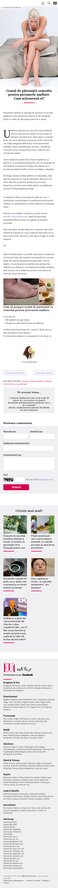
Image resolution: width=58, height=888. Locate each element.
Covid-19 (42, 810)
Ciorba (21, 777)
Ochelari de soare (21, 737)
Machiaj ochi (41, 721)
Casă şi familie (11, 790)
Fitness (12, 763)
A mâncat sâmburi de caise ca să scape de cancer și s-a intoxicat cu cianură (29, 399)
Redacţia (45, 880)
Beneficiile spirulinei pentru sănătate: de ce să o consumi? (29, 404)
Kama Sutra (22, 688)
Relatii (37, 685)
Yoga (39, 763)
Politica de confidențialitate (13, 880)
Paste (14, 777)
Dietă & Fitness (11, 760)
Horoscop (8, 819)
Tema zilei (35, 808)
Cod (5, 474)
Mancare (7, 777)
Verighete (7, 737)
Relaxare (32, 763)
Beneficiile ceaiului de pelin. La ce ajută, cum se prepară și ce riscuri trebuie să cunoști (15, 583)
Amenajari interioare (29, 794)
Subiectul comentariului (16, 443)
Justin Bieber (42, 704)
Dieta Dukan (21, 763)
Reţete (6, 774)
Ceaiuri (14, 747)
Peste (27, 777)
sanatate (25, 381)
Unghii (16, 718)
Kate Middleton (25, 699)
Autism (46, 798)
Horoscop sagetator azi (13, 853)
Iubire (49, 685)
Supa (48, 777)
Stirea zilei (25, 808)
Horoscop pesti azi (11, 858)
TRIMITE (16, 487)
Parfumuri (24, 718)
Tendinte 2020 (36, 737)
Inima (20, 747)
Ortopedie (8, 754)
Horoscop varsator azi (13, 856)
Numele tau (9, 431)
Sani (48, 718)
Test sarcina (48, 749)
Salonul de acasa (28, 723)
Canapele (7, 796)
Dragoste (7, 685)
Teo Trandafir (15, 702)
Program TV (23, 707)
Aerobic (6, 765)
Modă (6, 729)
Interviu (16, 808)
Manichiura (8, 721)
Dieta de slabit (42, 765)
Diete (5, 763)
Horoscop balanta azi (12, 863)
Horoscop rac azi (10, 839)
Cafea (43, 777)
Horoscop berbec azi (12, 865)
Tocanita (16, 780)
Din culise (7, 808)
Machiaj (41, 718)
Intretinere (46, 763)
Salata (37, 777)
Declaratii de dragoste (13, 690)
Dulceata (7, 780)
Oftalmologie (20, 751)
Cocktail (24, 780)
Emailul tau (36, 431)
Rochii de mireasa (32, 732)
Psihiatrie (17, 754)
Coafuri (33, 718)
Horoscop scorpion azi (13, 851)
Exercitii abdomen (19, 765)
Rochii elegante (22, 735)
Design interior (30, 796)
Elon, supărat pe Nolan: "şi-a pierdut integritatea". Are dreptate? (41, 583)
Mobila (42, 794)
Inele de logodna (37, 735)
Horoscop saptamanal (13, 868)
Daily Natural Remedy (16, 216)
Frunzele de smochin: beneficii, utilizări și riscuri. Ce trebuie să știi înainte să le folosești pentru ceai (14, 541)
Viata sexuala (27, 685)
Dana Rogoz (40, 702)
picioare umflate (36, 381)
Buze (25, 721)
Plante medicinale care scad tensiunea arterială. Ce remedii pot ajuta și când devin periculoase (42, 541)
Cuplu (43, 685)
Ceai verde (37, 751)
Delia (23, 704)
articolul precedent (14, 372)
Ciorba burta (9, 784)
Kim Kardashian (40, 699)
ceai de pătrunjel (20, 384)
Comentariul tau (12, 454)
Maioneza (14, 782)
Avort (29, 751)
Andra (17, 704)
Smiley (10, 704)
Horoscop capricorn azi (13, 848)
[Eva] (8, 3)
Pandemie (7, 813)
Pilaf (22, 782)
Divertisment (10, 696)
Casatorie (7, 688)
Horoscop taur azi (11, 846)
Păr (4, 718)
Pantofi (11, 735)
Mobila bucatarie (11, 794)
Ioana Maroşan (30, 362)
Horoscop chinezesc (12, 831)
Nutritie (31, 765)
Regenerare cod (45, 479)
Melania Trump (10, 707)
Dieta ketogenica (26, 768)
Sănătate (8, 743)
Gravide (23, 798)
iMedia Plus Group (28, 876)
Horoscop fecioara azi (13, 844)
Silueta (15, 768)
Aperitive (44, 780)
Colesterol (20, 749)
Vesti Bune (32, 810)
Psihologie (28, 747)
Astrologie (7, 834)
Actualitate (9, 804)
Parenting (42, 796)
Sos (31, 777)
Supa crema (33, 780)
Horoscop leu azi (10, 860)
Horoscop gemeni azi (12, 841)
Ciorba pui (45, 782)
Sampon (18, 721)
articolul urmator (44, 372)
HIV (44, 751)
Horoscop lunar (10, 836)
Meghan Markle (10, 699)
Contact (6, 883)
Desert (6, 782)
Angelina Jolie (28, 702)
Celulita (31, 721)
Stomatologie (9, 749)
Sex (14, 688)
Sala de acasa (41, 768)
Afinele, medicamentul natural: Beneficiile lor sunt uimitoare (29, 408)
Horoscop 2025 (10, 824)
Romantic (16, 685)
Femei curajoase (35, 798)
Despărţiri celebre (18, 810)
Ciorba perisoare (32, 782)
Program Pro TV (36, 707)
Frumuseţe (9, 715)
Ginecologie (39, 747)
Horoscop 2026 (10, 822)
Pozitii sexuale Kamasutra (39, 688)
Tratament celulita (11, 723)
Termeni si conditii (33, 880)
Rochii (10, 718)
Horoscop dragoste (11, 829)
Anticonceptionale (34, 749)
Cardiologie (8, 751)
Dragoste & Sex (11, 682)
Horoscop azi (9, 827)
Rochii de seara (17, 732)
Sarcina (6, 747)
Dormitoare (18, 796)
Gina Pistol (30, 704)
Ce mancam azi (22, 784)
